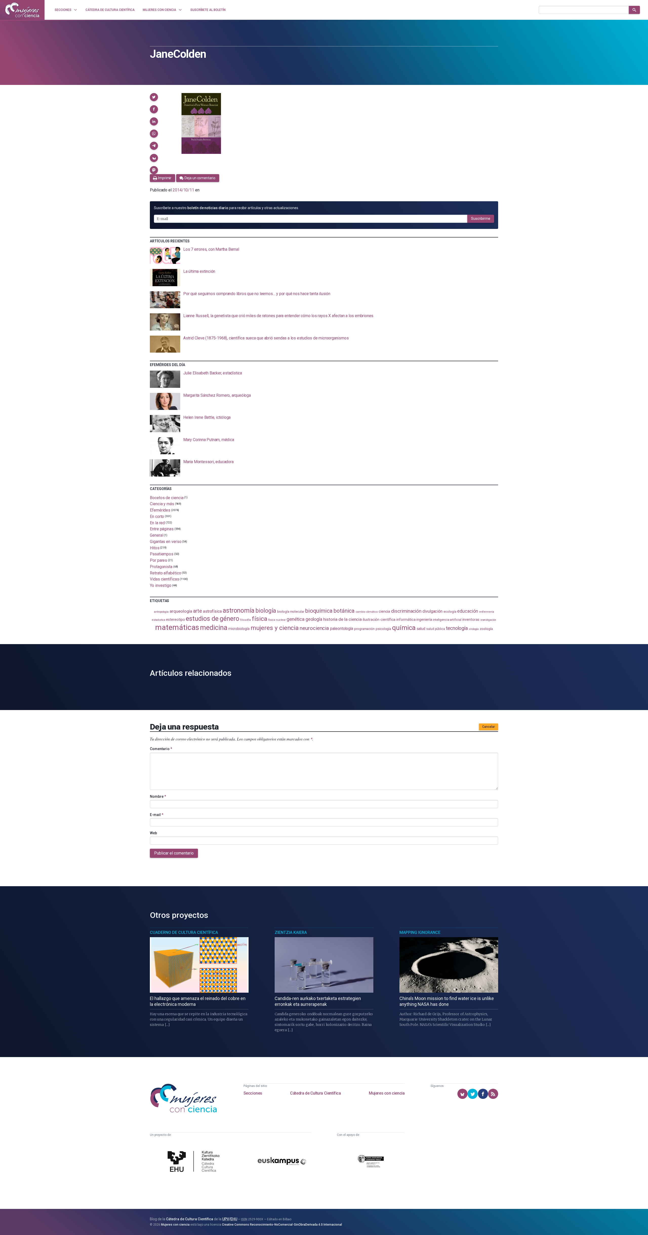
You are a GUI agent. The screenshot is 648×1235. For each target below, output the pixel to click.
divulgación (432, 611)
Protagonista (161, 566)
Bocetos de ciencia (167, 497)
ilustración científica (379, 620)
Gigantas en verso (165, 541)
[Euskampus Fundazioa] (282, 1162)
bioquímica (319, 611)
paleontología (341, 628)
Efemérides (160, 510)
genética (295, 619)
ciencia (384, 611)
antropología (161, 611)
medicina (213, 628)
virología (474, 629)
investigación (488, 620)
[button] (154, 97)
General (156, 535)
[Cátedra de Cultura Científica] (194, 1162)
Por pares (158, 560)
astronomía (238, 610)
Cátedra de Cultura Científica (315, 1093)
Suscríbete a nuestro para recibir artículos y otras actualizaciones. (226, 208)
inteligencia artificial (447, 620)
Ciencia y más (162, 503)
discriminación (406, 611)
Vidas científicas (164, 579)
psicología (383, 629)
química (403, 627)
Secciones (253, 1093)
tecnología (457, 628)
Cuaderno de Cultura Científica (184, 932)
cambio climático (367, 611)
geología (314, 619)
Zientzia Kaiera (291, 932)
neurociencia (314, 628)
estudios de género (212, 618)
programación (364, 629)
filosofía (245, 620)
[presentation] (324, 255)
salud (421, 628)
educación (467, 611)
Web (153, 833)
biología (265, 610)
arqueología (181, 611)
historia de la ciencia (342, 619)
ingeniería (424, 620)
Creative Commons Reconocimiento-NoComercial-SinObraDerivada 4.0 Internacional (282, 1224)
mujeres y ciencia (275, 627)
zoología (486, 629)
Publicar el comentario (174, 853)
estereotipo (175, 620)
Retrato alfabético (165, 572)
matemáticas (177, 627)
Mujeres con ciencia (386, 1093)
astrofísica (212, 611)
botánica (344, 611)
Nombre (158, 796)
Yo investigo (160, 585)
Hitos (154, 547)
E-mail (156, 815)
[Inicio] (22, 10)
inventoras (470, 620)
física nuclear (277, 620)
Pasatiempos (161, 554)
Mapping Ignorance (419, 932)
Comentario (161, 749)
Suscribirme (480, 218)
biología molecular (290, 611)
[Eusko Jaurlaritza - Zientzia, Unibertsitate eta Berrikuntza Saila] (371, 1162)
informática (405, 620)
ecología (449, 611)
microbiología (239, 629)
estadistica (158, 620)
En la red (157, 522)
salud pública (435, 629)
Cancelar (488, 727)
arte (197, 611)
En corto (157, 516)
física (259, 618)
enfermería (486, 611)
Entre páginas (162, 528)
